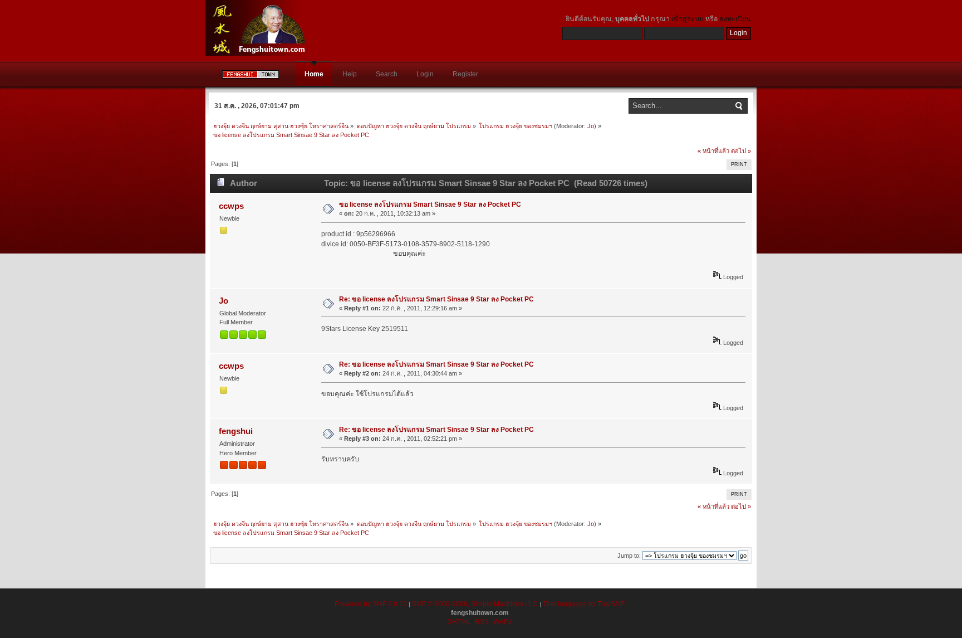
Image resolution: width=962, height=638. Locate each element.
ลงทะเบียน (735, 19)
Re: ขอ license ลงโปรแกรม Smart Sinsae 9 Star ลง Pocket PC (436, 299)
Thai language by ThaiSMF (584, 604)
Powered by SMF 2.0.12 (371, 604)
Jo (590, 126)
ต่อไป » (741, 151)
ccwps (231, 206)
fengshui (236, 431)
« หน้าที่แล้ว (713, 151)
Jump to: (629, 555)
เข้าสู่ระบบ (687, 19)
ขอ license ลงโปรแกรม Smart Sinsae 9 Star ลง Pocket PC (430, 204)
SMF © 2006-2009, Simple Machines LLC (475, 604)
